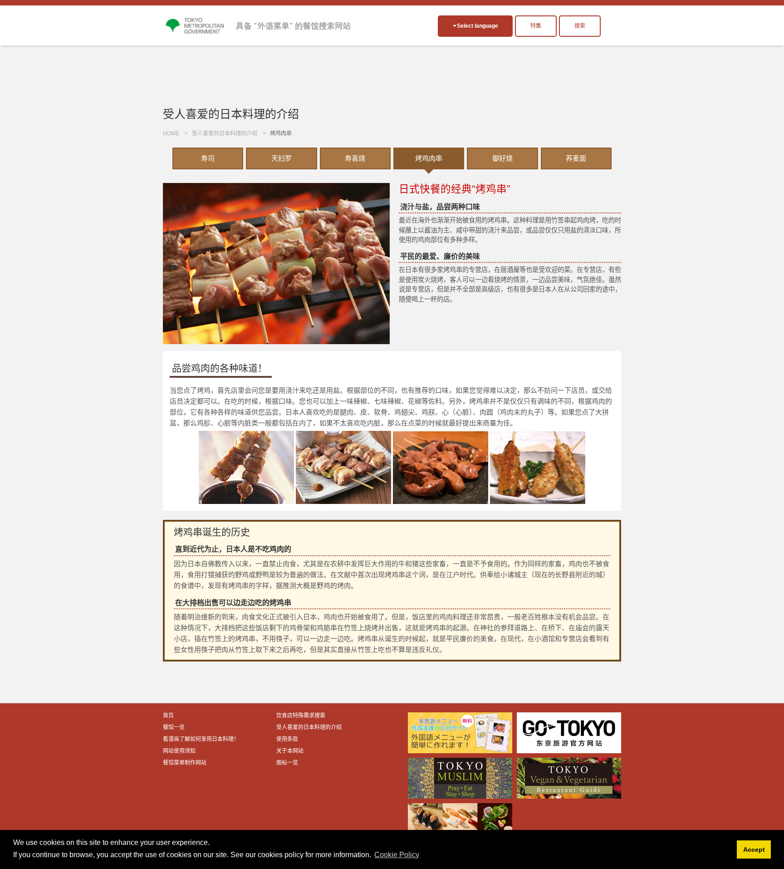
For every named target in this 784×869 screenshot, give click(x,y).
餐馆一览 (174, 727)
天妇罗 (281, 158)
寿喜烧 (355, 158)
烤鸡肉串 (428, 158)
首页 (168, 715)
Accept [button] (754, 849)
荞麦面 (576, 158)
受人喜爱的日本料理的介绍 (224, 133)
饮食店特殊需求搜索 (300, 715)
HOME (171, 133)
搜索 (579, 26)
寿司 (208, 158)
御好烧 (502, 158)
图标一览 (287, 763)
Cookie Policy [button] (396, 855)
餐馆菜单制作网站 (184, 763)
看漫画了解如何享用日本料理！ (201, 739)
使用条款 (287, 739)
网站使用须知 (179, 751)
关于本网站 (290, 751)
